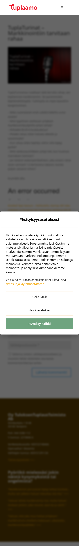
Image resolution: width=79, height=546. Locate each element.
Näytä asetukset (39, 310)
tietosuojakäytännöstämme (25, 284)
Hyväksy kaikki (39, 324)
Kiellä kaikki (39, 297)
